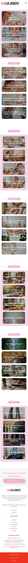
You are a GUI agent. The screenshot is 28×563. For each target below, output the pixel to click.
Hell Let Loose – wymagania (14, 357)
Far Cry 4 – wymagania (14, 344)
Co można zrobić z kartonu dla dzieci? (14, 278)
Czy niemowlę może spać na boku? (14, 544)
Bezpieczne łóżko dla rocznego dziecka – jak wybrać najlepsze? (14, 100)
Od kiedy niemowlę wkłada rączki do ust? (14, 248)
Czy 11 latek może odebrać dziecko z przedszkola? (14, 547)
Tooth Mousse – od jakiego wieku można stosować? (13, 34)
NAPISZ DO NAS (14, 480)
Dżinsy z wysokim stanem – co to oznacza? (14, 426)
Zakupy (14, 402)
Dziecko (14, 63)
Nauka (14, 131)
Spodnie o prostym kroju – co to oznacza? (14, 440)
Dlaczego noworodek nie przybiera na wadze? (14, 222)
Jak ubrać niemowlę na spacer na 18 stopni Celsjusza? (14, 235)
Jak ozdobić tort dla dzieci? (14, 318)
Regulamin (14, 561)
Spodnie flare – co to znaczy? (14, 413)
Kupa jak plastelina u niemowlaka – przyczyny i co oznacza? (14, 73)
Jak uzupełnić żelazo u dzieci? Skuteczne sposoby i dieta (14, 304)
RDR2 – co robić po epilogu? (14, 384)
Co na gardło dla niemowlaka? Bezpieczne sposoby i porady (14, 86)
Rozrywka (14, 334)
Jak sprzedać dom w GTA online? (14, 371)
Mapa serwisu (14, 557)
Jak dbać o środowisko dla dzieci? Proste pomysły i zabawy (14, 291)
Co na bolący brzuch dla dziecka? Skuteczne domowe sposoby (14, 113)
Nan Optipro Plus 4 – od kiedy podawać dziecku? (13, 50)
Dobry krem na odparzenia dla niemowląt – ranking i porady (13, 18)
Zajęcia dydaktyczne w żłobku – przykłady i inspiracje (14, 142)
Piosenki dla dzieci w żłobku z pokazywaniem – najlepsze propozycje (14, 155)
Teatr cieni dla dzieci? (14, 538)
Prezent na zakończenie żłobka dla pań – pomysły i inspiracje (14, 169)
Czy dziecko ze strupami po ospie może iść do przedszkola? (14, 541)
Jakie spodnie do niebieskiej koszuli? (14, 453)
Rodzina (14, 267)
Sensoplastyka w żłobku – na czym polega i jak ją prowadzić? (14, 182)
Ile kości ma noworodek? (14, 208)
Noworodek (14, 199)
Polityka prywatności (14, 554)
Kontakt (14, 513)
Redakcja (14, 510)
